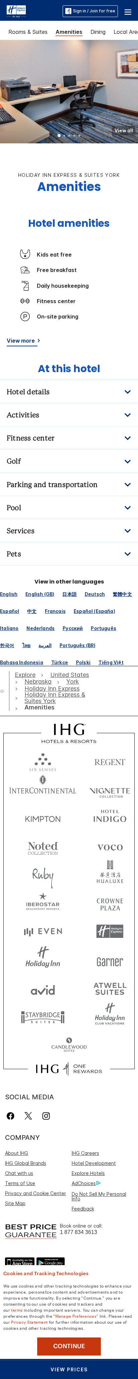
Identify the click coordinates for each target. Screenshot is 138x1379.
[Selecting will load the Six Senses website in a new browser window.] (43, 760)
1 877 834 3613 (78, 1232)
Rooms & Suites (28, 31)
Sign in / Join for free (94, 10)
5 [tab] (79, 136)
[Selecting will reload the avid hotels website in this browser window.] (43, 988)
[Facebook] (12, 1115)
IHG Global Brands (25, 1163)
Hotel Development (94, 1163)
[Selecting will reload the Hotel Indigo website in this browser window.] (110, 817)
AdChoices (84, 1183)
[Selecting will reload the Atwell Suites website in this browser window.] (110, 988)
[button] (128, 11)
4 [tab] (74, 136)
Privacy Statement (29, 1322)
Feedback (83, 1209)
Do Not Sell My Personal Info (99, 1196)
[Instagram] (46, 1115)
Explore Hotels (88, 1173)
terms (17, 1310)
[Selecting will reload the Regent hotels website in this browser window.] (110, 760)
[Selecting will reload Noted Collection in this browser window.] (43, 846)
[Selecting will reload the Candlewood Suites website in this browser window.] (69, 1045)
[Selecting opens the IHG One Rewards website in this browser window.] (69, 1069)
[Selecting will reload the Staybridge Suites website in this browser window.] (43, 1017)
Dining (98, 31)
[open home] (4, 691)
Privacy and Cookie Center (35, 1193)
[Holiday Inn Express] (16, 10)
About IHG (16, 1153)
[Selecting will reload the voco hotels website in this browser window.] (110, 846)
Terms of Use (20, 1183)
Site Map (15, 1203)
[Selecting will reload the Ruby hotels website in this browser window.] (43, 874)
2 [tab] (64, 136)
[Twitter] (28, 1115)
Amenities (69, 31)
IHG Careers (85, 1153)
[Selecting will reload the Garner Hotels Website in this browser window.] (110, 960)
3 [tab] (69, 136)
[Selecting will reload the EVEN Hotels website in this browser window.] (43, 931)
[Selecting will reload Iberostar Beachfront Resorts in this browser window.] (43, 903)
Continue (69, 1346)
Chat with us (19, 1173)
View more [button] (21, 341)
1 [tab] (59, 136)
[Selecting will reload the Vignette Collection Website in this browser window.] (110, 789)
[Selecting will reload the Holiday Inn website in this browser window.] (43, 960)
